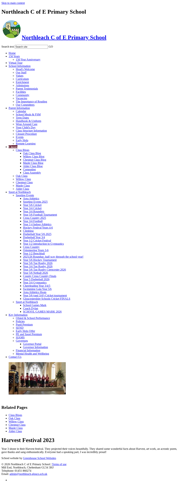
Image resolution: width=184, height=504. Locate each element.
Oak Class (21, 175)
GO (51, 46)
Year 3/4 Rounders (33, 211)
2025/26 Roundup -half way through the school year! (53, 256)
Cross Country (31, 246)
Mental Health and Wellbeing (32, 353)
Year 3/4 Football (33, 221)
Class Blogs (22, 150)
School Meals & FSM (28, 114)
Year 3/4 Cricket (32, 208)
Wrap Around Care (26, 124)
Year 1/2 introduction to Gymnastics (43, 243)
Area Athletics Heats (34, 292)
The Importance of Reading (31, 101)
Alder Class (22, 188)
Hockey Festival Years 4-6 (38, 227)
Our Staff (21, 72)
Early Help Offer (25, 331)
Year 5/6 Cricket (32, 204)
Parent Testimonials (27, 88)
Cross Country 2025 (34, 217)
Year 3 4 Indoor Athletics (37, 224)
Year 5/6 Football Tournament (40, 214)
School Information (20, 66)
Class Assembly (32, 172)
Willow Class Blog (33, 156)
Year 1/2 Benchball (34, 253)
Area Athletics (31, 198)
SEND (20, 327)
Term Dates (22, 117)
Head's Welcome (25, 69)
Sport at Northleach (20, 192)
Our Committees (25, 104)
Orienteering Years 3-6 (36, 250)
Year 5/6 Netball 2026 (35, 272)
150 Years (14, 56)
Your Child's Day (26, 127)
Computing (29, 169)
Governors (22, 340)
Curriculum (22, 78)
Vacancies (21, 98)
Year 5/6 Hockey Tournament (40, 259)
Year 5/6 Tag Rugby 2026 (37, 263)
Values (19, 75)
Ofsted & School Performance (33, 318)
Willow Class (23, 179)
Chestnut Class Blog (34, 159)
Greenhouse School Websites (39, 458)
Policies (20, 321)
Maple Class (23, 185)
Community (22, 95)
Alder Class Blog (33, 166)
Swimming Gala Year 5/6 (37, 289)
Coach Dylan (30, 308)
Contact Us (15, 356)
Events (20, 137)
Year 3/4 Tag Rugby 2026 (37, 266)
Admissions (22, 85)
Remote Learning (26, 143)
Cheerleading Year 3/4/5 (36, 285)
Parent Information (19, 108)
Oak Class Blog (32, 153)
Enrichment (22, 82)
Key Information (18, 314)
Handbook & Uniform (28, 120)
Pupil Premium (24, 324)
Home (12, 53)
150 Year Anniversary (28, 59)
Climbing (28, 230)
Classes (13, 146)
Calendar (21, 111)
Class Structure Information (31, 130)
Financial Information (28, 350)
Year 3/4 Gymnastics (35, 282)
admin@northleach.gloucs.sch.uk (28, 473)
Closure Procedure (26, 133)
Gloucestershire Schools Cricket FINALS (46, 298)
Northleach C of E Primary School (64, 37)
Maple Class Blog (33, 162)
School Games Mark (34, 305)
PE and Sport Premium (29, 334)
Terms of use (59, 464)
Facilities (21, 91)
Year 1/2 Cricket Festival (37, 240)
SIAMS (20, 337)
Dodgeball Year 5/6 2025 (37, 234)
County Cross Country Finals (39, 276)
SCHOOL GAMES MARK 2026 (42, 311)
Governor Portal (32, 343)
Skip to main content (13, 2)
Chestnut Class (24, 182)
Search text (7, 46)
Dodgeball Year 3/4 (34, 237)
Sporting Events (25, 195)
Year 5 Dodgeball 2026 (36, 279)
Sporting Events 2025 (35, 201)
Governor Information (35, 347)
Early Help (22, 140)
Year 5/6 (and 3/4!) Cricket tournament (45, 295)
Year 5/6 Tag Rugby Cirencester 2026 (44, 269)
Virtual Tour (15, 62)
